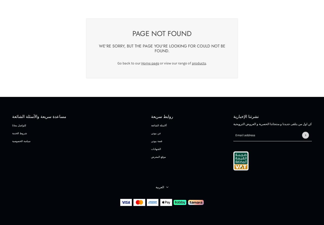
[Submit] (305, 135)
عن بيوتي (156, 133)
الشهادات (156, 149)
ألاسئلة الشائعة (159, 125)
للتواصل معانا (19, 125)
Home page (150, 63)
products (199, 63)
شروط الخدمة (19, 133)
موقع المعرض (158, 157)
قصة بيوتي (156, 141)
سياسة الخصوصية (21, 141)
